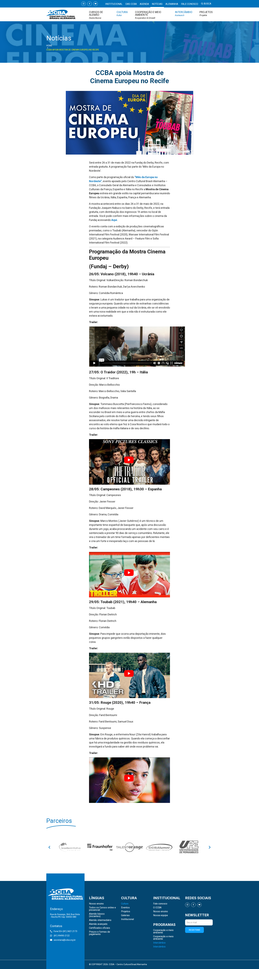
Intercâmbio (183, 13)
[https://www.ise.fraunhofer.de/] (70, 847)
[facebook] (89, 3)
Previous (49, 847)
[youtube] (95, 3)
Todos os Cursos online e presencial (102, 908)
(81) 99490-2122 (62, 936)
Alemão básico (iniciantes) (97, 915)
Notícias (157, 4)
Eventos (125, 907)
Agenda (144, 4)
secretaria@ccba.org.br (65, 940)
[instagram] (83, 3)
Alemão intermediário (100, 920)
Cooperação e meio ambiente (148, 15)
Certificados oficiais (99, 928)
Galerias (125, 915)
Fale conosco (189, 4)
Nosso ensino (96, 904)
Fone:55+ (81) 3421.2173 (65, 931)
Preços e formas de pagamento (99, 933)
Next (210, 847)
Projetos (206, 13)
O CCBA (157, 907)
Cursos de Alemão (96, 15)
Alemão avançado (98, 924)
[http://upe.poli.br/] (189, 847)
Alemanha (171, 4)
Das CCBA (131, 4)
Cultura (122, 13)
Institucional (113, 4)
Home (49, 45)
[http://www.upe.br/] (159, 847)
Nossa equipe (160, 915)
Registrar (194, 930)
